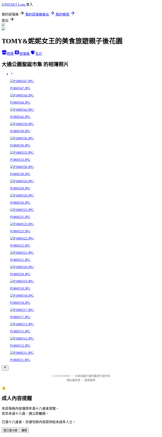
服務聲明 (89, 380)
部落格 (24, 54)
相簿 (10, 54)
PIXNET (66, 375)
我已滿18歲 (10, 430)
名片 (38, 54)
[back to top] (5, 368)
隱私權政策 (73, 380)
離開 (24, 430)
